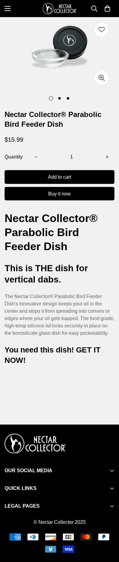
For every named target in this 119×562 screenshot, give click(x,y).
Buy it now (59, 193)
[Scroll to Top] (108, 530)
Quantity (14, 156)
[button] (107, 9)
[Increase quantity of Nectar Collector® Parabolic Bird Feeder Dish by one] (107, 157)
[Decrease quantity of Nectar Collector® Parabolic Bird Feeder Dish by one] (36, 157)
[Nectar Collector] (59, 8)
